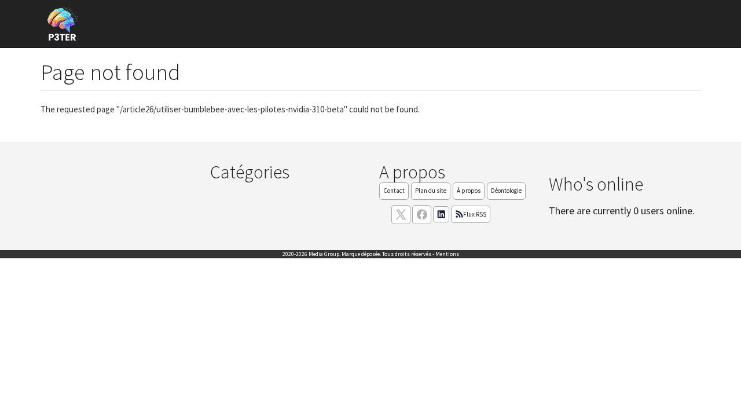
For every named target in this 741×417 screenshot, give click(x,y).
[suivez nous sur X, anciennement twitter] (400, 214)
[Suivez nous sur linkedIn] (441, 214)
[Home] (67, 24)
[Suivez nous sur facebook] (421, 214)
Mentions (447, 254)
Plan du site (430, 190)
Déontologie (506, 190)
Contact (394, 190)
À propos (468, 190)
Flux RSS (474, 214)
